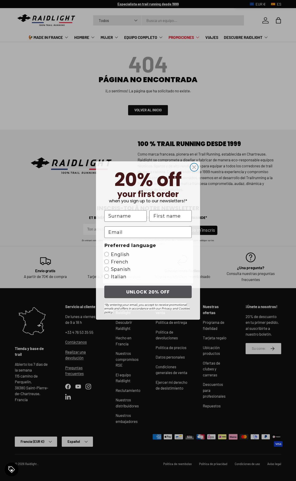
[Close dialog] (194, 167)
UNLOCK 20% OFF (148, 292)
